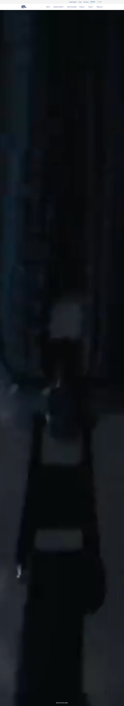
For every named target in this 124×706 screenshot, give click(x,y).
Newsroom (99, 7)
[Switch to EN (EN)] (98, 2)
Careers (90, 7)
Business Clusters (58, 7)
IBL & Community (72, 7)
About (48, 7)
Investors (81, 7)
